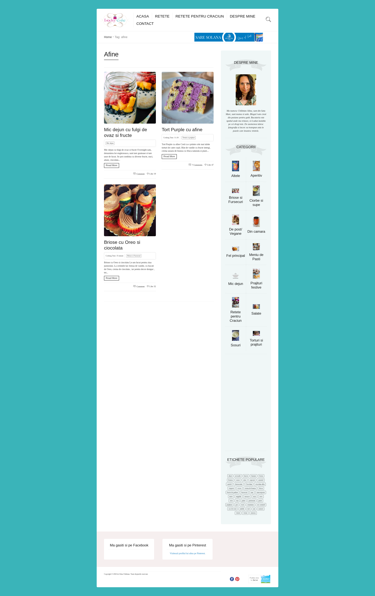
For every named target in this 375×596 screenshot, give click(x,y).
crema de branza (250, 488)
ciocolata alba (260, 484)
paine (243, 501)
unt (254, 509)
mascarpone (261, 492)
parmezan (252, 501)
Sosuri (236, 345)
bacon (246, 476)
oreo (260, 497)
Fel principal (235, 256)
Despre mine (242, 16)
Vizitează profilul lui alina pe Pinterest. (187, 553)
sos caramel (261, 505)
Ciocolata (249, 484)
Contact (145, 23)
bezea (261, 476)
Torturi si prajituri (189, 138)
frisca (261, 488)
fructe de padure (232, 492)
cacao (238, 480)
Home (108, 37)
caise (244, 480)
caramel (260, 480)
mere (231, 497)
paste (260, 501)
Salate (256, 313)
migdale (238, 497)
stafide (242, 509)
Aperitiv (256, 175)
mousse (247, 497)
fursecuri (244, 492)
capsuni (252, 480)
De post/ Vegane (235, 231)
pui (237, 505)
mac (252, 492)
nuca (254, 497)
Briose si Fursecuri (133, 256)
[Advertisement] (246, 404)
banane (253, 476)
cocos (239, 488)
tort (248, 509)
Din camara (256, 231)
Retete (162, 16)
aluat (230, 476)
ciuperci (231, 488)
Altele (235, 176)
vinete (238, 513)
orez (231, 501)
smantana (250, 505)
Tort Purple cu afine (182, 129)
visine (245, 513)
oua (237, 501)
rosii (242, 505)
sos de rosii (232, 509)
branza (230, 480)
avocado (238, 476)
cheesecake (238, 484)
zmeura (253, 513)
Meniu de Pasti (256, 257)
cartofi (229, 484)
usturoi (260, 509)
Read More (111, 165)
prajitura (229, 505)
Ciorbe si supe (256, 202)
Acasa (142, 16)
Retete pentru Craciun (199, 16)
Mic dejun (110, 143)
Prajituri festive (256, 285)
